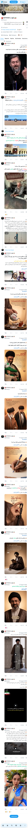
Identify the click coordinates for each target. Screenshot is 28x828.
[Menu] (26, 5)
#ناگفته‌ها (24, 291)
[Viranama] (16, 825)
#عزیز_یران (16, 396)
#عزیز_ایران (16, 296)
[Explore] (7, 825)
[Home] (3, 825)
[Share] (26, 93)
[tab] (2, 38)
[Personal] (27, 24)
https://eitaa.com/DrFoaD (9, 29)
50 (4, 35)
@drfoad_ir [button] (7, 45)
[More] (25, 825)
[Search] (22, 5)
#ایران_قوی (24, 268)
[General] (27, 22)
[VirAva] (20, 825)
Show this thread (9, 131)
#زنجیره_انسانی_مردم (18, 100)
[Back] (2, 5)
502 (12, 35)
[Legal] (27, 27)
